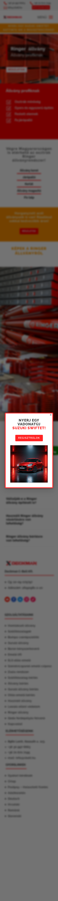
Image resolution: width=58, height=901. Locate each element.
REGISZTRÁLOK (29, 437)
